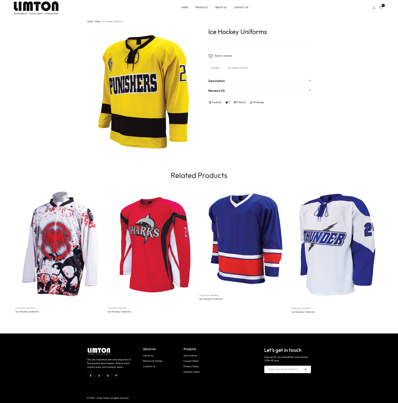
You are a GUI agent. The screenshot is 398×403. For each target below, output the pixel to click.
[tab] (259, 81)
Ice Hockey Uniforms (237, 68)
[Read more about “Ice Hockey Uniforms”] (100, 212)
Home (90, 22)
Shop (97, 22)
